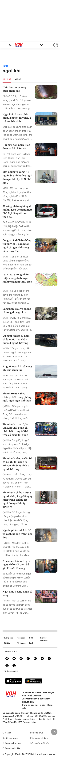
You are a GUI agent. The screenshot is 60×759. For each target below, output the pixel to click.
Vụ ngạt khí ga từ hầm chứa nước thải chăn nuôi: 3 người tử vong (16, 339)
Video (18, 79)
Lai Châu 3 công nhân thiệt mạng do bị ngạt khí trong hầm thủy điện (17, 280)
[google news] (42, 658)
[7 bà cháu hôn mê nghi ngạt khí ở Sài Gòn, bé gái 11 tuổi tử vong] (46, 566)
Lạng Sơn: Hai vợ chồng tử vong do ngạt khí (17, 310)
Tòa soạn (21, 638)
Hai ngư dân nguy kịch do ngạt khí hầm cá (16, 146)
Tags (5, 65)
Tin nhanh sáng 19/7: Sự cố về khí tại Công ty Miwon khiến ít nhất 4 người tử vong (17, 464)
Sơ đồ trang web (10, 738)
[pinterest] (28, 658)
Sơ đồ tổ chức (36, 733)
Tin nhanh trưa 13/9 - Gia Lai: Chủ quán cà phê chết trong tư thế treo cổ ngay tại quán (15, 429)
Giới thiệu (7, 733)
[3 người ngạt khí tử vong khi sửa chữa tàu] (46, 371)
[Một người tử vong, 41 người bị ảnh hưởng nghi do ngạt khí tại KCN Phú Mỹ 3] (46, 176)
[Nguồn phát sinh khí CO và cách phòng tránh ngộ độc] (46, 535)
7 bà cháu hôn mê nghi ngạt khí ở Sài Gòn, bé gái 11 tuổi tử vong (16, 564)
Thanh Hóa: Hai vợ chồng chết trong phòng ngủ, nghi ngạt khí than (17, 397)
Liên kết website (44, 639)
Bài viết (7, 79)
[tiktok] (21, 658)
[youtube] (14, 658)
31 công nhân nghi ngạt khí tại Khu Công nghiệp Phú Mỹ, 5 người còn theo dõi (17, 211)
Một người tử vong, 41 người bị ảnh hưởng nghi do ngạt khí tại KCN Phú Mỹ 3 (17, 177)
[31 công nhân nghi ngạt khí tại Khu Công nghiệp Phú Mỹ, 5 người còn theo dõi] (46, 211)
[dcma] (49, 658)
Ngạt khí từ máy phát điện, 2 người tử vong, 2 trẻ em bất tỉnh (17, 117)
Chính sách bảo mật (12, 743)
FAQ (31, 643)
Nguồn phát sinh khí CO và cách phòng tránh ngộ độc (17, 534)
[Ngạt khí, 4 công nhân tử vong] (46, 596)
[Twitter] (7, 665)
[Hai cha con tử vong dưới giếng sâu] (46, 92)
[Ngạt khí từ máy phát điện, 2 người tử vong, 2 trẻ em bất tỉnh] (46, 119)
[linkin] (35, 658)
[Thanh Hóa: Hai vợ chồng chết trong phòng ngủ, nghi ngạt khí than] (46, 398)
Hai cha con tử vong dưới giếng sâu (15, 88)
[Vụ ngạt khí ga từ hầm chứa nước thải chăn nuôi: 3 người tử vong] (46, 340)
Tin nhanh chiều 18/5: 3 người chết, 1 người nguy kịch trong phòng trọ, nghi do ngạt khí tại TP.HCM (17, 500)
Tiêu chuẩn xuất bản (39, 743)
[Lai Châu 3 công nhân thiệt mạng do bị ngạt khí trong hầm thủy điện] (46, 279)
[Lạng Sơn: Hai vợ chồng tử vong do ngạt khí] (46, 313)
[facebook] (7, 658)
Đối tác (7, 643)
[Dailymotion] (14, 665)
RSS (31, 638)
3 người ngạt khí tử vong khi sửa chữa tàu (17, 368)
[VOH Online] (19, 45)
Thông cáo (22, 643)
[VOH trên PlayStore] (34, 681)
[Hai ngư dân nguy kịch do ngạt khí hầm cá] (46, 149)
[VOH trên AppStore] (14, 681)
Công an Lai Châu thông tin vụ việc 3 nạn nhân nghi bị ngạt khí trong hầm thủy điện (17, 245)
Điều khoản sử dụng (39, 738)
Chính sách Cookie (11, 748)
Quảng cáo (8, 638)
